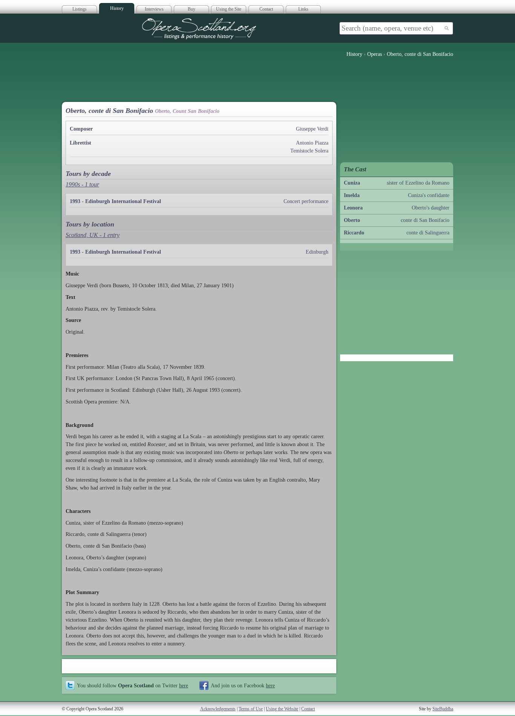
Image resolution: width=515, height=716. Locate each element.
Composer (81, 129)
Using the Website (282, 708)
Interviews (154, 9)
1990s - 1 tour (82, 184)
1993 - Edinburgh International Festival (115, 201)
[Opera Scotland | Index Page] (199, 28)
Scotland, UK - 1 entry (93, 235)
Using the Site (228, 9)
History (117, 8)
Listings (79, 9)
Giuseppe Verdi (312, 129)
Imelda (352, 195)
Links (303, 9)
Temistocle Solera (309, 151)
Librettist (80, 143)
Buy (191, 9)
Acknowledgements (218, 708)
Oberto (352, 220)
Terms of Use (251, 708)
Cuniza (352, 183)
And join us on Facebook (243, 685)
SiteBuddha (442, 708)
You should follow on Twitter (132, 685)
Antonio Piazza (312, 143)
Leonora (353, 208)
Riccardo (354, 233)
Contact (266, 9)
